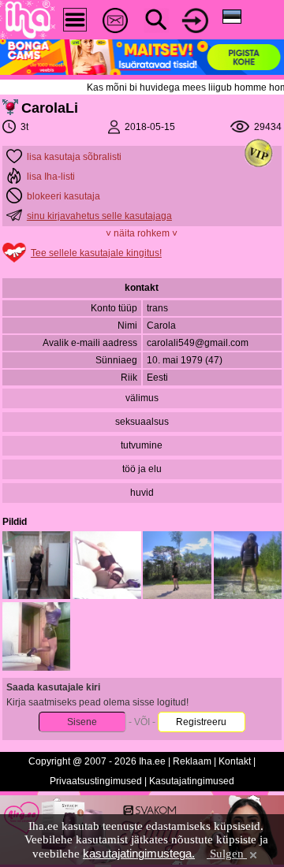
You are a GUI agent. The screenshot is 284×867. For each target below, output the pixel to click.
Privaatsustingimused (96, 781)
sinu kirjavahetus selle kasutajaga (99, 215)
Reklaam (192, 761)
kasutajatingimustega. (139, 853)
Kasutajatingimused (191, 781)
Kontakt (235, 761)
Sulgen (227, 853)
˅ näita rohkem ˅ (142, 233)
